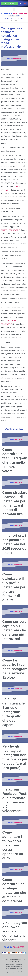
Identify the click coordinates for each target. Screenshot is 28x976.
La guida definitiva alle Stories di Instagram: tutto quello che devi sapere (13, 712)
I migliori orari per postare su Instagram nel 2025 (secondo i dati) (14, 544)
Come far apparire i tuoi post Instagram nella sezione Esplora (14, 668)
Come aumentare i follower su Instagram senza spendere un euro (12, 845)
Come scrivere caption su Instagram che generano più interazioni (14, 630)
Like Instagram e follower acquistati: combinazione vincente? (14, 931)
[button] (14, 9)
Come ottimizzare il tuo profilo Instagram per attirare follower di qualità (14, 587)
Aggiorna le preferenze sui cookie (14, 972)
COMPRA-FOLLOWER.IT (10, 230)
